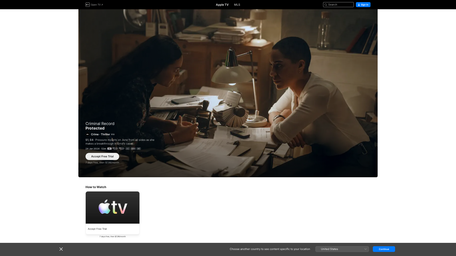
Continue (384, 249)
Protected (228, 93)
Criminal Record (100, 123)
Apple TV (222, 4)
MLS (237, 4)
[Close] (61, 249)
